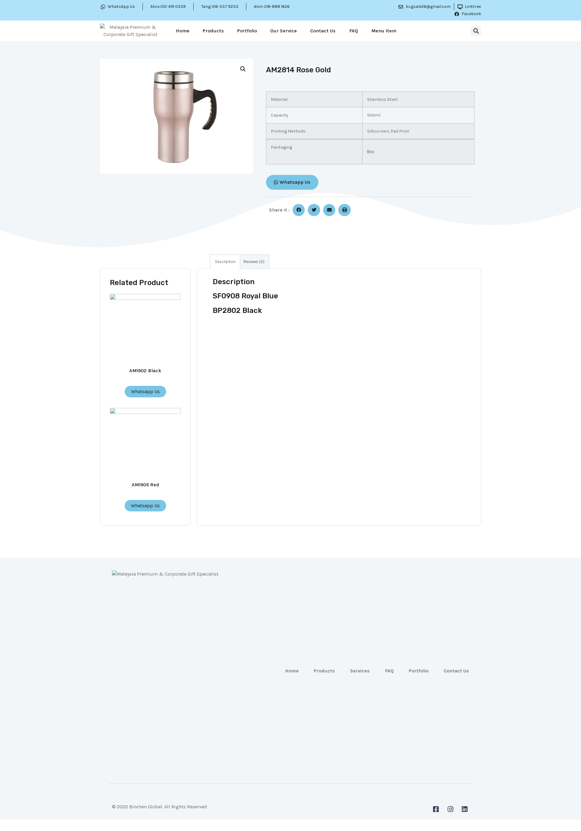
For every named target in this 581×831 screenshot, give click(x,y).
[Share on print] (344, 210)
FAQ (353, 31)
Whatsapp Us (145, 391)
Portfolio (247, 31)
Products (213, 31)
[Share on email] (329, 210)
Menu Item (383, 31)
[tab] (225, 262)
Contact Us (323, 31)
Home (182, 31)
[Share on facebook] (299, 210)
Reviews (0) (254, 261)
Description (225, 261)
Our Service (283, 31)
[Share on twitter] (314, 210)
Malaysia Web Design (135, 811)
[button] (292, 182)
